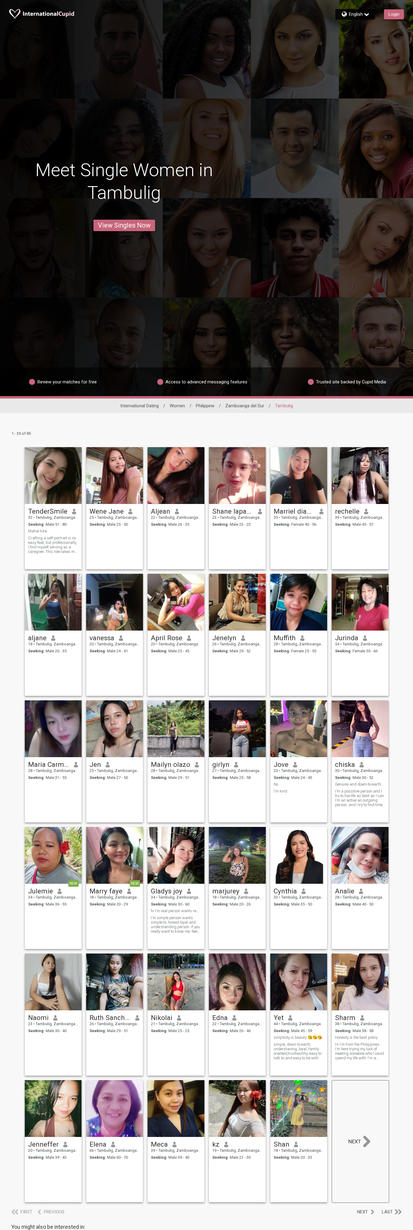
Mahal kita (37, 531)
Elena (97, 1144)
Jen (95, 764)
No (276, 784)
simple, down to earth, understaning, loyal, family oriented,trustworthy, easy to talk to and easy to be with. (297, 1051)
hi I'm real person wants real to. (176, 911)
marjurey (225, 891)
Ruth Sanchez (110, 1018)
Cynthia (285, 891)
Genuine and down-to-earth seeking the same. (360, 784)
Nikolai (161, 1018)
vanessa (101, 638)
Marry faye (105, 891)
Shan (281, 1144)
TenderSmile (47, 511)
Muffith (285, 638)
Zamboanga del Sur (244, 405)
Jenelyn (224, 638)
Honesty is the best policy (356, 1037)
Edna (220, 1018)
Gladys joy (166, 891)
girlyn (220, 764)
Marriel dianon (294, 511)
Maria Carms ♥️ (49, 764)
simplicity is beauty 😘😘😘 (298, 1037)
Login (394, 14)
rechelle (347, 511)
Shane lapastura (233, 511)
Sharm (345, 1018)
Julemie (40, 891)
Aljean (160, 511)
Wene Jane (106, 511)
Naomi (38, 1018)
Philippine (205, 405)
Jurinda (346, 638)
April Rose (166, 638)
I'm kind (280, 791)
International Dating (139, 405)
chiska (345, 764)
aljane (37, 638)
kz (216, 1144)
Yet (279, 1018)
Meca (159, 1144)
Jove (281, 764)
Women (177, 405)
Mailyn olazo (170, 764)
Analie (344, 891)
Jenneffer (43, 1144)
